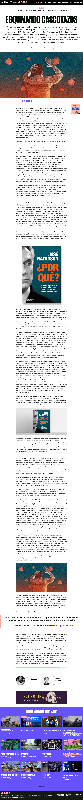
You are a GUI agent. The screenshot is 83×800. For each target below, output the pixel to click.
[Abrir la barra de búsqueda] (34, 2)
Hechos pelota (46, 775)
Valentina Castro (26, 777)
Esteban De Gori (47, 732)
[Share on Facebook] (24, 101)
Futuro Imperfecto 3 (77, 2)
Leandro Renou (68, 779)
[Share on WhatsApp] (26, 101)
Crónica (24, 717)
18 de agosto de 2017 (63, 625)
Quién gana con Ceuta (7, 730)
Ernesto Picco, (26, 756)
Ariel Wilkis (5, 756)
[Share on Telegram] (28, 101)
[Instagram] (24, 2)
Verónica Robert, (68, 734)
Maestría (59, 2)
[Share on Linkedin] (30, 101)
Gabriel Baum (66, 735)
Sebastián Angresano (51, 48)
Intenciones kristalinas (28, 775)
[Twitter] (19, 2)
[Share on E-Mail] (31, 101)
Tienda (23, 797)
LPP (71, 2)
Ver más (41, 787)
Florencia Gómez (6, 777)
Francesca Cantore (76, 735)
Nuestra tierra (46, 754)
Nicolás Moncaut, (75, 734)
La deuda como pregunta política (10, 754)
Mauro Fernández (47, 756)
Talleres (54, 2)
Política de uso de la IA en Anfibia (15, 797)
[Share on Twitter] (22, 101)
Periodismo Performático (17, 795)
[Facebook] (22, 2)
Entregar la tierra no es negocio (10, 775)
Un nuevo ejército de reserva (71, 753)
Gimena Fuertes (47, 777)
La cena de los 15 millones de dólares (71, 776)
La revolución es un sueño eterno (51, 731)
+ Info (28, 683)
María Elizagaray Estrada (9, 757)
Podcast (49, 2)
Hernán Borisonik (68, 755)
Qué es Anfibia (4, 797)
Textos (44, 2)
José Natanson (32, 48)
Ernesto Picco (26, 732)
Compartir (18, 101)
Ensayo (3, 717)
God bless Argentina (27, 731)
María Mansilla (32, 756)
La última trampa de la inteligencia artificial (69, 731)
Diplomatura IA (65, 2)
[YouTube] (26, 2)
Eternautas (24, 754)
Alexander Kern (6, 732)
